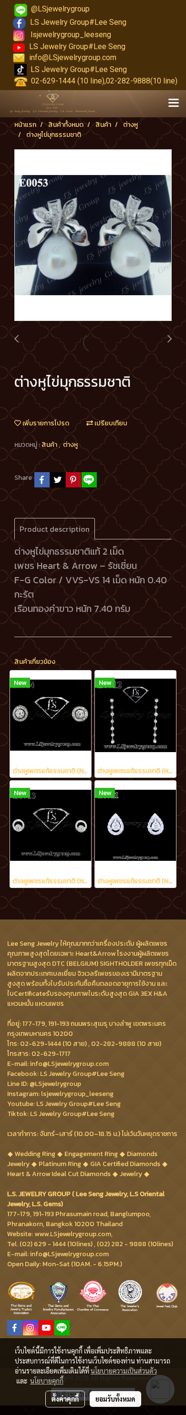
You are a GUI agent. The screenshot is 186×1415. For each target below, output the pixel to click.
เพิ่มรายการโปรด (45, 423)
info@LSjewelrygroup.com (72, 57)
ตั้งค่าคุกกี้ (65, 1398)
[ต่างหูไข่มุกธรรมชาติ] (93, 235)
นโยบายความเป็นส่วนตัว (124, 1370)
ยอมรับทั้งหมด (115, 1398)
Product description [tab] (55, 529)
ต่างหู (70, 445)
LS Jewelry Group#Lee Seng (78, 22)
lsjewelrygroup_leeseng (71, 34)
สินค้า (50, 445)
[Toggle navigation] (173, 103)
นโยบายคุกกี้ (46, 1380)
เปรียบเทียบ (110, 423)
